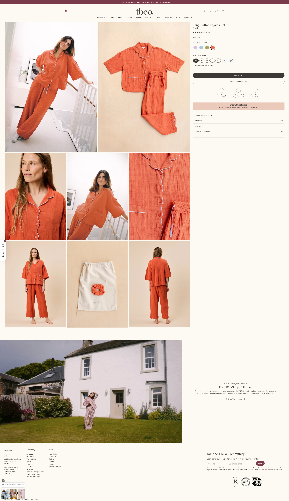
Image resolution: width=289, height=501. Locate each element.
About (178, 17)
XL (218, 60)
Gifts (158, 17)
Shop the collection (235, 399)
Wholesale (30, 469)
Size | (199, 55)
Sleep (120, 17)
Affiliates (29, 467)
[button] (198, 32)
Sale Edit (188, 17)
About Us (30, 454)
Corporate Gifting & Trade (35, 472)
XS (196, 60)
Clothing (129, 17)
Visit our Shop (31, 459)
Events (29, 462)
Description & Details (203, 115)
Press (28, 464)
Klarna (51, 464)
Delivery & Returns (202, 132)
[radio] (195, 47)
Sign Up (260, 463)
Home (138, 17)
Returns (51, 462)
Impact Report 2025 (33, 474)
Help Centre (53, 454)
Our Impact (199, 120)
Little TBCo (148, 17)
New (112, 17)
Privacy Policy (18, 499)
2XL (224, 61)
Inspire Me (168, 17)
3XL (231, 61)
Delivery (52, 459)
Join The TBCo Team (33, 477)
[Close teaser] (5, 241)
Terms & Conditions (31, 499)
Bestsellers (102, 17)
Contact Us (52, 456)
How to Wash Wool (55, 467)
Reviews (198, 126)
